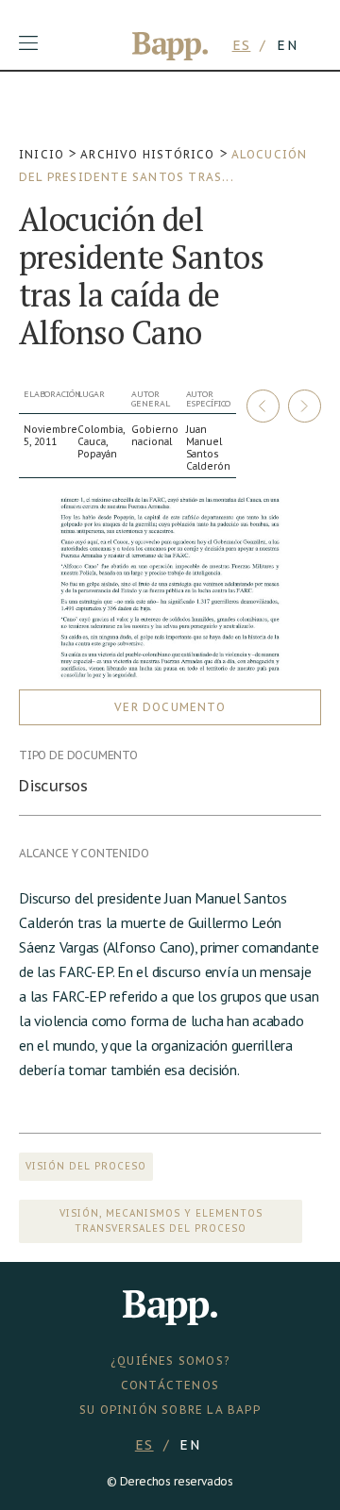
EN (287, 45)
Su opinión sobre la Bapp (170, 1409)
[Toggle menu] (28, 43)
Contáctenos (170, 1385)
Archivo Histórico (147, 154)
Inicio (41, 154)
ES (241, 45)
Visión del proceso (86, 1166)
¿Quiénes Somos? (170, 1360)
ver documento (170, 707)
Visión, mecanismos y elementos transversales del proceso (161, 1221)
